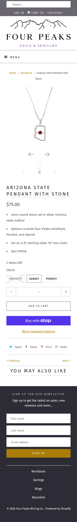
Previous (14, 360)
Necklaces (38, 471)
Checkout (55, 12)
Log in (19, 12)
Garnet (34, 278)
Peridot (51, 278)
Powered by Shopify (58, 508)
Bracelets (38, 497)
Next (65, 360)
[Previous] (30, 154)
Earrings (38, 480)
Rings (38, 489)
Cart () (37, 12)
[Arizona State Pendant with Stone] (38, 118)
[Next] (46, 154)
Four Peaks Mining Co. (30, 508)
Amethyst (15, 278)
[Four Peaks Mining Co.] (38, 33)
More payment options (38, 331)
